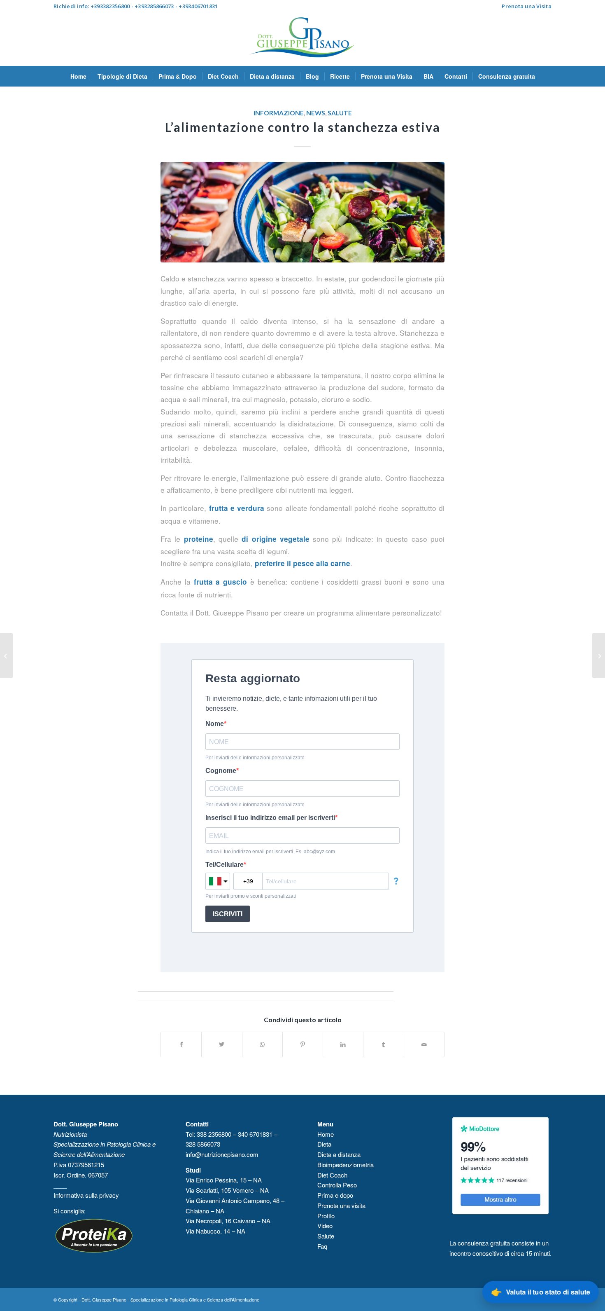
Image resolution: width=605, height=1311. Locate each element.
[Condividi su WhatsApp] (262, 1044)
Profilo (326, 1215)
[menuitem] (524, 6)
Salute (340, 113)
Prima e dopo (335, 1195)
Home (325, 1134)
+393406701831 (198, 6)
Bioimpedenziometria (345, 1164)
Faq (322, 1246)
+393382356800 (110, 6)
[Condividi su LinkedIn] (343, 1044)
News (315, 113)
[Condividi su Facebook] (181, 1044)
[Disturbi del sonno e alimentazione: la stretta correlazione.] (598, 655)
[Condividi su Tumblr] (383, 1044)
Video (325, 1225)
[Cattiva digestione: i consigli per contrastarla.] (6, 655)
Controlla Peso (337, 1184)
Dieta (324, 1144)
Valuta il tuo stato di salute (540, 1291)
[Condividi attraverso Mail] (424, 1044)
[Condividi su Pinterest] (303, 1044)
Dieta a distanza (339, 1154)
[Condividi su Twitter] (222, 1044)
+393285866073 (154, 6)
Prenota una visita (341, 1205)
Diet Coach (332, 1175)
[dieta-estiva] (302, 212)
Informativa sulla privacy (87, 1195)
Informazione (279, 113)
